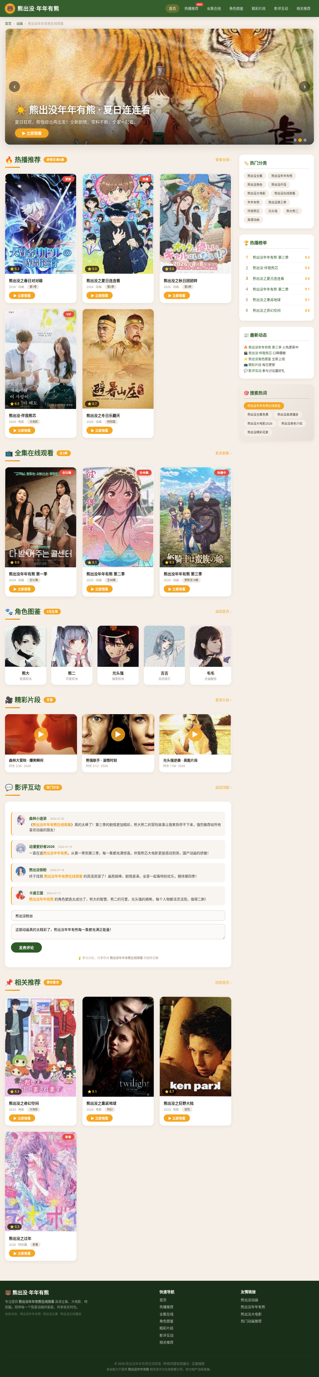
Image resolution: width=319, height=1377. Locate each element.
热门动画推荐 (251, 1321)
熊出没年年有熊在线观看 (263, 406)
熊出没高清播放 (287, 414)
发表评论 (26, 948)
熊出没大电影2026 (259, 423)
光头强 (272, 211)
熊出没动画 (249, 1299)
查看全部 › (223, 159)
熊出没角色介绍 (291, 423)
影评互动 (281, 8)
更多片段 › (223, 699)
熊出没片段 (278, 185)
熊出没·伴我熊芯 (265, 267)
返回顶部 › (223, 787)
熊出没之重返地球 (267, 299)
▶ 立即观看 (32, 133)
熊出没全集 (254, 176)
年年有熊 (253, 202)
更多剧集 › (223, 453)
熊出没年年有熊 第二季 (271, 289)
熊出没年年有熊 (281, 176)
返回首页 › (223, 611)
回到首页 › (223, 982)
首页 (172, 8)
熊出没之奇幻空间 (267, 310)
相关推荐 (304, 8)
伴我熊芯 (253, 211)
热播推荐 (193, 7)
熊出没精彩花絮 (257, 432)
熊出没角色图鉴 (259, 359)
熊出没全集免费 (257, 414)
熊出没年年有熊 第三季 (271, 257)
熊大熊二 (292, 211)
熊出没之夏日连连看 (268, 278)
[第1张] (295, 140)
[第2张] (300, 140)
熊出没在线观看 (284, 193)
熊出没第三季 (277, 202)
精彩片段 (259, 8)
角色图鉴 (236, 8)
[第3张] (305, 140)
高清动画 (253, 220)
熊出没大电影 (256, 193)
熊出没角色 (254, 185)
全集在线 (214, 8)
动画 (19, 23)
